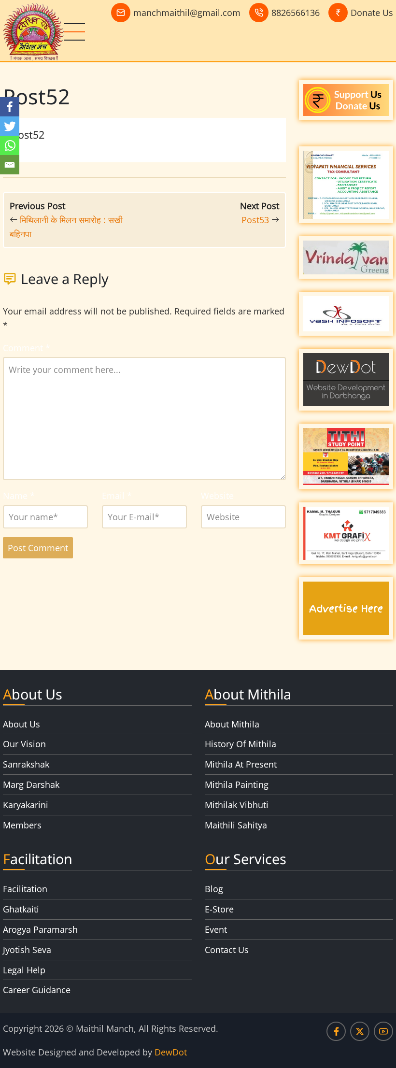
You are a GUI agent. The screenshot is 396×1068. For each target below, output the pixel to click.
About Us (21, 724)
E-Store (219, 909)
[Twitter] (9, 126)
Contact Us (227, 949)
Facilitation (25, 889)
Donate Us (372, 12)
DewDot (171, 1052)
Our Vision (24, 744)
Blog (214, 889)
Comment (26, 348)
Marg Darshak (31, 784)
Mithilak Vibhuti (237, 805)
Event (216, 929)
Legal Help (24, 970)
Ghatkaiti (21, 909)
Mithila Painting (237, 784)
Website (217, 495)
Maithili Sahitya (236, 825)
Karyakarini (25, 805)
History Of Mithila (240, 744)
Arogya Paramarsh (40, 929)
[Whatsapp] (9, 145)
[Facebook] (9, 106)
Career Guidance (37, 990)
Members (22, 825)
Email (117, 495)
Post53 (255, 220)
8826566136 (295, 12)
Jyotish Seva (27, 949)
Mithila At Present (241, 764)
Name (19, 495)
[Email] (9, 164)
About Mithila (232, 724)
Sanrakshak (26, 764)
